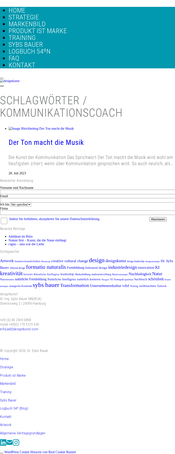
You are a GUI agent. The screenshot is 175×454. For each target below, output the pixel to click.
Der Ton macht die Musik (46, 142)
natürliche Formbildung (31, 279)
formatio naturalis (46, 267)
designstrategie (152, 261)
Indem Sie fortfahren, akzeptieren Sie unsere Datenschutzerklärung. (54, 219)
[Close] (1, 78)
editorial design (17, 267)
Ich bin (4, 204)
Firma (4, 208)
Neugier (105, 279)
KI (157, 267)
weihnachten (147, 286)
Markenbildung (82, 274)
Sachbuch (140, 279)
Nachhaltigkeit (140, 274)
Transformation (74, 285)
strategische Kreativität (20, 286)
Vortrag (134, 286)
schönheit (156, 279)
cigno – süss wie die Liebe (26, 244)
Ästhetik (162, 286)
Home (4, 359)
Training (6, 392)
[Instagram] (16, 444)
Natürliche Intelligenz (61, 279)
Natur (157, 273)
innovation (146, 268)
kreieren (28, 274)
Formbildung (75, 267)
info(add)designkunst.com (19, 329)
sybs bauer (46, 284)
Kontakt (5, 416)
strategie (4, 286)
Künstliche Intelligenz (47, 274)
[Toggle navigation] (1, 86)
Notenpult (119, 279)
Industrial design (96, 267)
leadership (67, 274)
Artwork (7, 261)
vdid (125, 286)
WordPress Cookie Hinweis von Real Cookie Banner (40, 452)
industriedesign (122, 267)
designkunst (115, 260)
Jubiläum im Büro (21, 236)
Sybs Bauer (8, 400)
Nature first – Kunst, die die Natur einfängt (37, 240)
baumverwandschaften (28, 261)
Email (4, 196)
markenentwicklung (101, 274)
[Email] (9, 444)
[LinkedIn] (3, 444)
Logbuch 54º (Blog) (14, 408)
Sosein (168, 279)
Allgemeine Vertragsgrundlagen (22, 433)
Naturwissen (7, 279)
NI (111, 279)
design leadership (135, 261)
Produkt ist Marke (13, 375)
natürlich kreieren (89, 279)
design (97, 260)
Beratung (45, 261)
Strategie (6, 367)
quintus (129, 279)
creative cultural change (69, 261)
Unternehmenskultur (105, 286)
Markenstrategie (120, 274)
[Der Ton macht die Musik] (41, 128)
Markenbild (8, 383)
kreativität (11, 273)
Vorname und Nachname (17, 188)
